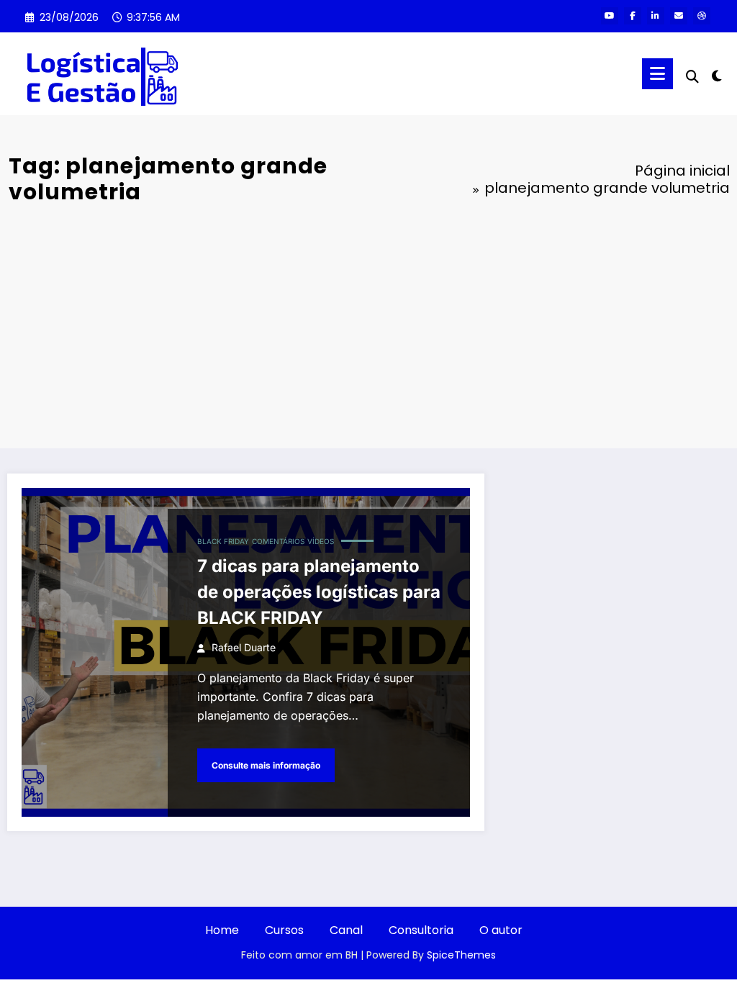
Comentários (278, 541)
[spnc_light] (717, 74)
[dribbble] (701, 15)
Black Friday (223, 541)
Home (222, 930)
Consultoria (421, 930)
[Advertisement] (368, 326)
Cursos (284, 930)
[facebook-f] (632, 15)
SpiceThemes (461, 955)
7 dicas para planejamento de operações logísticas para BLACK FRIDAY (318, 592)
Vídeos (320, 541)
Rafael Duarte (244, 647)
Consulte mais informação (266, 765)
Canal (346, 930)
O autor (501, 930)
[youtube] (609, 15)
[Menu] (657, 73)
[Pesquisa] (692, 76)
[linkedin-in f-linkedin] (655, 15)
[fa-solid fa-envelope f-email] (678, 15)
